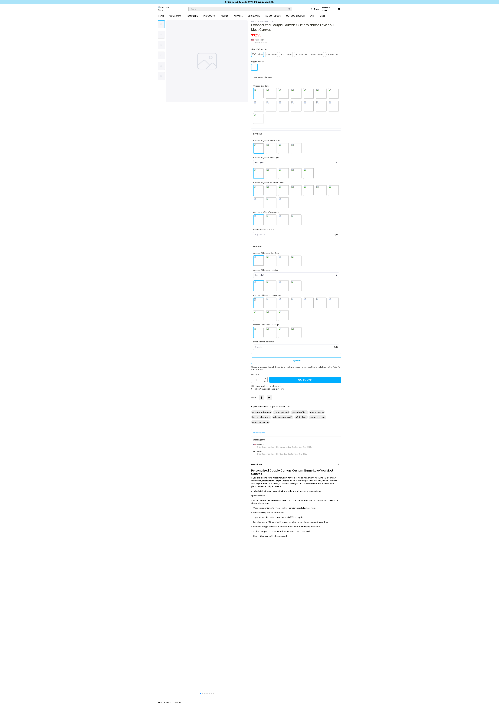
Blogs (322, 15)
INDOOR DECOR (273, 15)
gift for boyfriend (299, 412)
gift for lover (301, 417)
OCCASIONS (175, 15)
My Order (315, 9)
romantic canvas (317, 417)
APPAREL (238, 15)
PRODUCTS (209, 15)
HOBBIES (224, 15)
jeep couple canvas (261, 417)
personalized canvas (261, 412)
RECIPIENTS (192, 15)
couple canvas (317, 412)
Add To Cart (305, 380)
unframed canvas (260, 422)
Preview (296, 360)
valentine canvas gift (282, 417)
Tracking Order (326, 8)
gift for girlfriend (281, 412)
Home (161, 15)
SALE (312, 15)
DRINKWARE (254, 15)
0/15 (336, 234)
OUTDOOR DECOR (295, 15)
